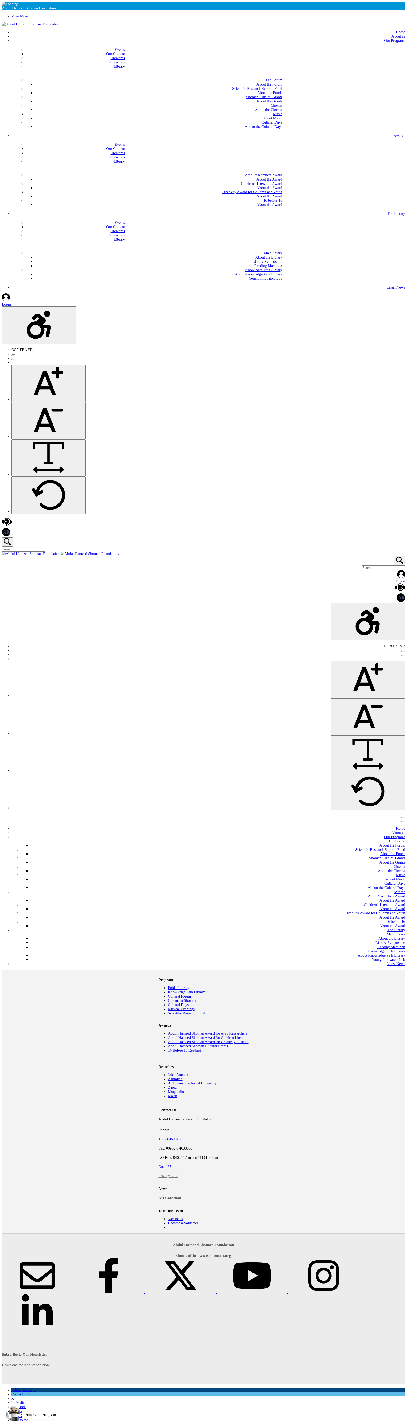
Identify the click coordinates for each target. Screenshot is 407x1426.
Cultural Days (178, 1005)
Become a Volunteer (183, 1223)
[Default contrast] (13, 355)
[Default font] (48, 495)
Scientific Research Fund (186, 1013)
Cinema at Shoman (182, 1000)
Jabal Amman (178, 1075)
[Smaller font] (48, 420)
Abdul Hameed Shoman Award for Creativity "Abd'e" (208, 1042)
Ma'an (172, 1096)
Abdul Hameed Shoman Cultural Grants (198, 1046)
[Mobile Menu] (403, 817)
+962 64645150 (170, 1139)
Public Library (178, 988)
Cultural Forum (179, 996)
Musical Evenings (181, 1009)
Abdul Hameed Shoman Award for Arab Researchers (207, 1033)
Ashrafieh (175, 1079)
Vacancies (175, 1219)
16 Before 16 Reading (185, 1050)
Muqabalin (176, 1092)
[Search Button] (7, 542)
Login (6, 304)
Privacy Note (168, 1176)
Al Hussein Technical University (192, 1083)
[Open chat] (13, 1412)
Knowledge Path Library (186, 992)
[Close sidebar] (403, 821)
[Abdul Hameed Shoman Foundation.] (31, 24)
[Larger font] (48, 383)
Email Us (166, 1167)
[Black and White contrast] (13, 359)
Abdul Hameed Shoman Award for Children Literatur (208, 1038)
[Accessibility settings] (39, 325)
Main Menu (20, 16)
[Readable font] (48, 458)
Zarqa (172, 1087)
